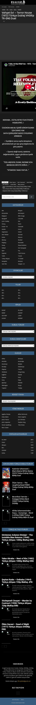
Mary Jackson (21, 184)
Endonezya (21, 366)
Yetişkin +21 (21, 264)
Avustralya (21, 361)
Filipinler (4, 369)
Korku (15, 9)
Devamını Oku (16, 549)
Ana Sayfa (4, 7)
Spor (3, 250)
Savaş (3, 245)
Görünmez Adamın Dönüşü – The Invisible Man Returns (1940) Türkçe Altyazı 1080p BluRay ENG (18, 537)
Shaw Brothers (22, 245)
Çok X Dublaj (5, 221)
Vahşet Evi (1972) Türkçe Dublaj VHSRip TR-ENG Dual (15, 190)
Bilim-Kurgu (21, 216)
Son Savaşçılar (22, 248)
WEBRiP (20, 318)
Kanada (20, 382)
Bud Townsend (21, 182)
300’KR (17, 7)
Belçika (20, 364)
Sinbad (4, 248)
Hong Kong (21, 372)
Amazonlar (5, 213)
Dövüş (3, 224)
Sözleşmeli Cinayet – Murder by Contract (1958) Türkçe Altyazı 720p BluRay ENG (17, 603)
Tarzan (20, 256)
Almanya (20, 358)
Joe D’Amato (21, 419)
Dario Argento (22, 417)
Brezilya (4, 366)
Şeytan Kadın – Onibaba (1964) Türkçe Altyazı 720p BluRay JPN (17, 580)
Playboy (4, 242)
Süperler (4, 253)
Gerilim (4, 229)
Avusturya (4, 364)
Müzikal (20, 240)
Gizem (11, 9)
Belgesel (4, 216)
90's (19, 298)
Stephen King (21, 422)
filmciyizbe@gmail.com (24, 681)
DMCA (22, 699)
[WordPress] (18, 693)
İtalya (19, 380)
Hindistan (4, 372)
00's (3, 290)
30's (19, 290)
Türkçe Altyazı (6, 258)
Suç (19, 250)
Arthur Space (12, 182)
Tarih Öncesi (21, 253)
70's (7, 9)
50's (19, 293)
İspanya (4, 377)
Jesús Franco (5, 419)
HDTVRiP (4, 315)
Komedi (20, 234)
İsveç (3, 380)
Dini (19, 221)
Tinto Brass (21, 425)
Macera (20, 237)
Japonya (4, 382)
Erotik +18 (5, 226)
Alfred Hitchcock (22, 414)
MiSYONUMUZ (15, 699)
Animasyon (21, 213)
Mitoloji (4, 240)
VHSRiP (19, 9)
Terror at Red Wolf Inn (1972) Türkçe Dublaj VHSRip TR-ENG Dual (17, 186)
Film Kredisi (11, 7)
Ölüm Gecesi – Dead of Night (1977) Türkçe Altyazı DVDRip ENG (16, 626)
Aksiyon (20, 210)
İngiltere (4, 374)
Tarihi (3, 256)
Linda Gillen (13, 184)
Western (20, 261)
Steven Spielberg (6, 425)
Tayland (4, 388)
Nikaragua (5, 385)
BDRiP (3, 310)
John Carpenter (6, 422)
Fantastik (20, 226)
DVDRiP (20, 313)
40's (3, 293)
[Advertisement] (18, 41)
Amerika (4, 361)
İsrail (19, 377)
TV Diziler (20, 258)
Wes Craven (5, 427)
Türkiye (20, 388)
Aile (3, 210)
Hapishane (5, 232)
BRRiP (3, 313)
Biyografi (4, 218)
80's (3, 298)
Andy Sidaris (5, 417)
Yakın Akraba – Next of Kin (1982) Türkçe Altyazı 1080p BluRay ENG (18, 559)
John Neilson (6, 184)
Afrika (3, 358)
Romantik (20, 242)
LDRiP (19, 315)
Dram (19, 224)
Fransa (20, 369)
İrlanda (20, 374)
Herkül (20, 232)
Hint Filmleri (5, 234)
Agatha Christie (6, 414)
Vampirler (4, 261)
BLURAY (20, 310)
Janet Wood (29, 182)
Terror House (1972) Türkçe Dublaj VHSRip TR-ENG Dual (16, 188)
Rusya (19, 385)
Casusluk (20, 218)
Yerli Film (4, 264)
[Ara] (31, 197)
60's (3, 295)
